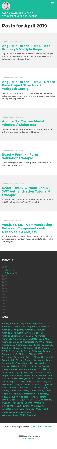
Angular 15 (19, 326)
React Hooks (36, 390)
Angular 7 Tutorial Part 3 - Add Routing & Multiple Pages (26, 47)
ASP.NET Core (20, 339)
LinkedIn (40, 372)
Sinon (5, 399)
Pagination (47, 384)
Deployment (15, 351)
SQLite (23, 399)
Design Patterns (32, 351)
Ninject (19, 384)
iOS (39, 369)
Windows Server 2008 (13, 415)
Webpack (14, 412)
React (5, 390)
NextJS (30, 381)
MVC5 (5, 381)
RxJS (4, 397)
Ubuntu (28, 403)
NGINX (39, 381)
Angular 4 (7, 329)
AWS (41, 342)
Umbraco (39, 403)
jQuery (24, 372)
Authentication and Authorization (19, 342)
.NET (21, 381)
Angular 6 (30, 329)
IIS (29, 366)
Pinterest (13, 387)
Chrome (17, 348)
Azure (5, 345)
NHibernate (8, 384)
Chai (9, 348)
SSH (30, 399)
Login (5, 375)
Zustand (31, 415)
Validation (7, 409)
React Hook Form (19, 390)
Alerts (5, 323)
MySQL (14, 381)
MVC (50, 378)
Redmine (7, 393)
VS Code (29, 409)
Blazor (36, 345)
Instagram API (9, 369)
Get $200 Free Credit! (42, 426)
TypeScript (17, 403)
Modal (14, 378)
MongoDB (24, 378)
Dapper (46, 348)
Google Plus (41, 363)
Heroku (6, 366)
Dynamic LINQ (9, 354)
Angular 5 (18, 329)
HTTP (23, 366)
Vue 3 (45, 409)
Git (12, 360)
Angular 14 (7, 326)
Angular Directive (34, 333)
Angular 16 (32, 326)
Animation (40, 336)
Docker (46, 351)
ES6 (40, 354)
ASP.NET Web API (38, 339)
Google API (8, 363)
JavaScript (13, 372)
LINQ (49, 372)
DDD (4, 351)
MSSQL (42, 378)
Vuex (4, 412)
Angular (14, 323)
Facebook (19, 357)
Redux (16, 393)
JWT (32, 372)
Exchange (7, 357)
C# (3, 348)
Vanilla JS (19, 409)
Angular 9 (19, 333)
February (9, 273)
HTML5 (15, 366)
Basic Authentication (21, 345)
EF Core (23, 354)
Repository (42, 393)
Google (28, 360)
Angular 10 (25, 323)
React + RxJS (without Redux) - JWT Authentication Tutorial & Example (27, 191)
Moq (34, 378)
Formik (5, 360)
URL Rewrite (38, 406)
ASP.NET (6, 339)
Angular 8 (7, 333)
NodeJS (29, 384)
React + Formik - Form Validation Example (20, 156)
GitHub (19, 360)
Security (13, 397)
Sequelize (24, 397)
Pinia (4, 387)
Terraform (46, 399)
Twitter (6, 403)
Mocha (5, 378)
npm (37, 384)
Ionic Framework (27, 369)
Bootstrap (47, 345)
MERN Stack (30, 375)
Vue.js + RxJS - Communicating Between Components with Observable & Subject (27, 228)
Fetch (29, 357)
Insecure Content (41, 366)
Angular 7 (42, 329)
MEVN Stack (45, 375)
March (8, 270)
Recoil (48, 390)
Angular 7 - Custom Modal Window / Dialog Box (23, 123)
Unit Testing (23, 406)
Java (4, 372)
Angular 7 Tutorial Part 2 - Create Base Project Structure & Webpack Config (28, 85)
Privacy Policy (28, 438)
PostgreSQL (26, 387)
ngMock (48, 381)
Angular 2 (44, 326)
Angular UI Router (11, 336)
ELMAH (33, 354)
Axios (48, 342)
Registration (28, 393)
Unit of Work (8, 406)
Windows (26, 412)
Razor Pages (40, 387)
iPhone (47, 369)
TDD (36, 399)
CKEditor (28, 348)
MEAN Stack (16, 375)
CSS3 (37, 348)
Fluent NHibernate (43, 357)
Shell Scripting (38, 397)
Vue (38, 409)
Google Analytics (43, 360)
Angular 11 (37, 323)
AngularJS (27, 336)
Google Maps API (24, 363)
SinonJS (14, 399)
